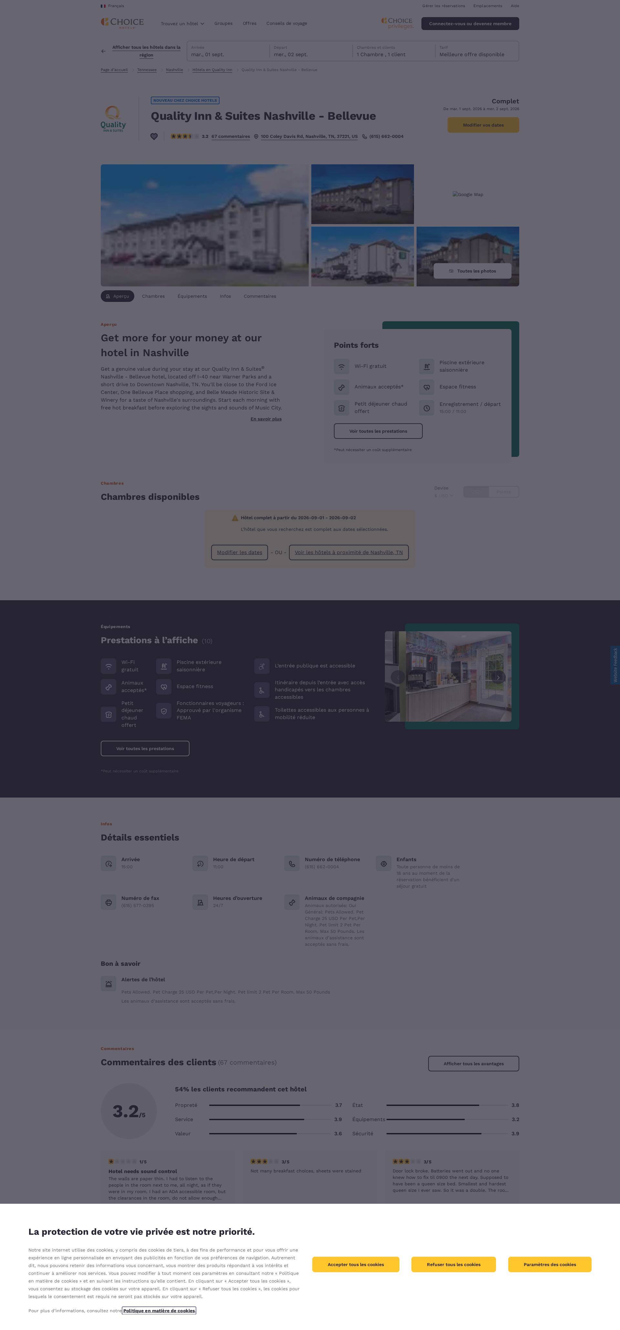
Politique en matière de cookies (159, 1310)
